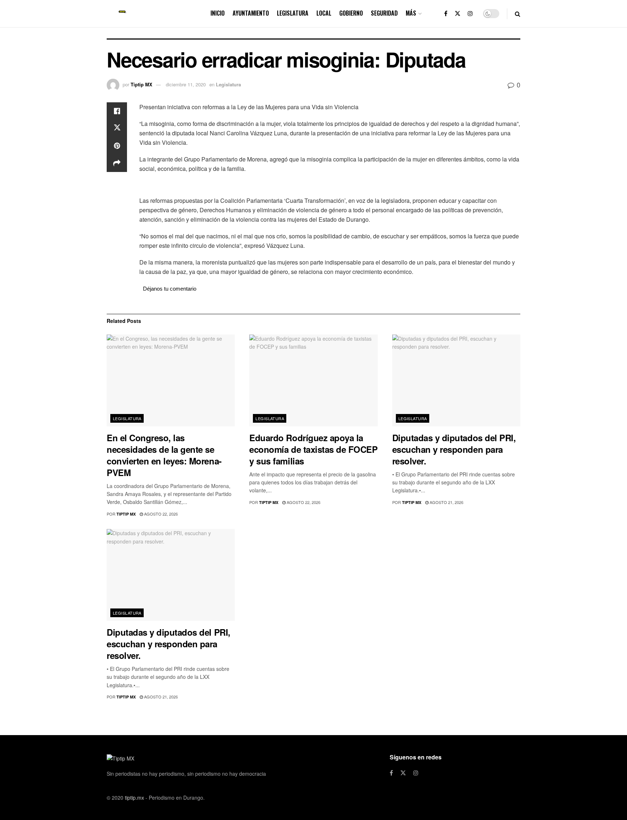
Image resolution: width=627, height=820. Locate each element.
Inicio (217, 13)
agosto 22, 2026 (160, 514)
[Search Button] (517, 13)
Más (411, 13)
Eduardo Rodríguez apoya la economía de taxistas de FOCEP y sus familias (313, 449)
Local (323, 13)
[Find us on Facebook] (445, 13)
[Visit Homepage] (122, 13)
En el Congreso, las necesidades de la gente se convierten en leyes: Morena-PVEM (164, 455)
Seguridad (384, 13)
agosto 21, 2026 (446, 502)
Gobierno (351, 13)
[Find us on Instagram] (470, 13)
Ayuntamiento (251, 13)
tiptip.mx (134, 797)
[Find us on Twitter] (457, 13)
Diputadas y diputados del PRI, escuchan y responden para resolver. (454, 449)
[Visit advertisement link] (329, 185)
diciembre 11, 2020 (186, 84)
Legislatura (292, 13)
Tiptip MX (141, 84)
